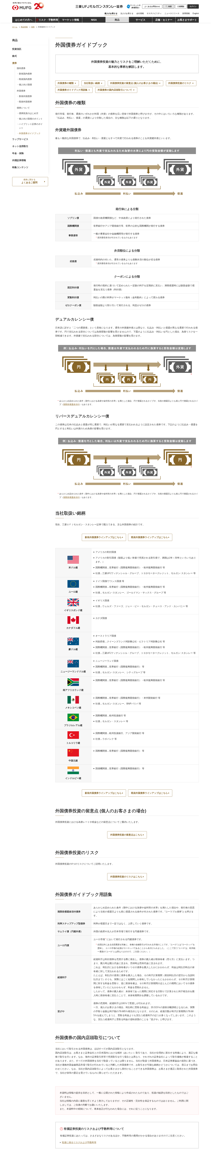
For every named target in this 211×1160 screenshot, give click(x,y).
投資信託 (16, 49)
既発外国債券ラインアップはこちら (149, 537)
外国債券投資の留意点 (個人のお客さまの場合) (134, 83)
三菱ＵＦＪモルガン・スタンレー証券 (95, 7)
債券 (33, 27)
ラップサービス (20, 139)
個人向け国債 (25, 84)
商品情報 (24, 27)
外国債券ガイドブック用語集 (72, 90)
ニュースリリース (171, 13)
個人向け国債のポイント (31, 118)
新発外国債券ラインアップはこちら (103, 537)
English (196, 13)
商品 (15, 40)
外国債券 (21, 91)
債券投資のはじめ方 (28, 113)
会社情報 (140, 13)
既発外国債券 (25, 101)
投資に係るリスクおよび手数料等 (79, 1142)
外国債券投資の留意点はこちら (126, 835)
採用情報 (186, 13)
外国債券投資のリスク (179, 83)
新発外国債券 (25, 96)
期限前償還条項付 (71, 404)
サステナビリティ (154, 13)
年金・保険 (18, 153)
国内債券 (21, 68)
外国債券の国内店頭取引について (115, 90)
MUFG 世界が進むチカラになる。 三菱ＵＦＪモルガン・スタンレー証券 (41, 6)
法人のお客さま (126, 13)
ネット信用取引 (20, 146)
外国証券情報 (19, 160)
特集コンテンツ (20, 167)
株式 (14, 56)
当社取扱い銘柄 (92, 83)
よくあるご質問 (29, 181)
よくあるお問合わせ (152, 6)
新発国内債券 (25, 73)
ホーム (14, 27)
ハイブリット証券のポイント (31, 126)
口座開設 (180, 6)
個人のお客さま (111, 13)
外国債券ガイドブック (29, 133)
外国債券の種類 (66, 83)
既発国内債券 (25, 79)
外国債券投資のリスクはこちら (126, 876)
